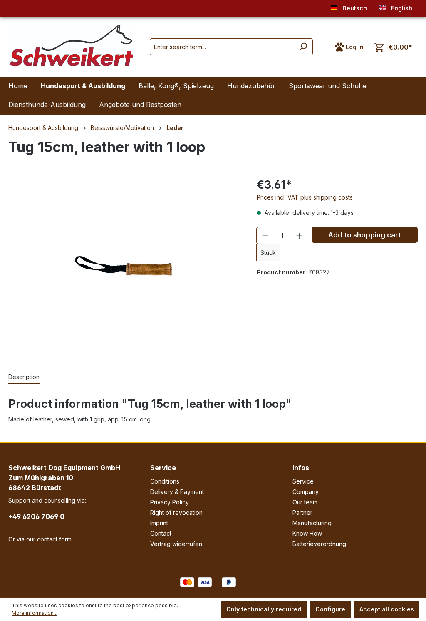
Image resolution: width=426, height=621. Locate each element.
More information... (34, 613)
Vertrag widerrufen (176, 543)
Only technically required (263, 609)
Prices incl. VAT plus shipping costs (305, 197)
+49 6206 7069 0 (36, 516)
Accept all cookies (386, 609)
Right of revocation (176, 512)
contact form (54, 539)
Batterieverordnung (319, 543)
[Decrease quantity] (265, 235)
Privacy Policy (169, 502)
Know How (307, 533)
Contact (160, 533)
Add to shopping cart (364, 235)
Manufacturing (312, 522)
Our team (304, 502)
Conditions (164, 481)
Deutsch (354, 8)
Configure (330, 609)
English (400, 8)
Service (163, 468)
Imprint (159, 522)
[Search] (303, 46)
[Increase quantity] (299, 235)
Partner (302, 512)
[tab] (24, 377)
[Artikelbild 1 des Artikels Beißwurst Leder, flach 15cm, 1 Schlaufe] (124, 265)
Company (305, 491)
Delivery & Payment (177, 491)
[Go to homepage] (70, 45)
